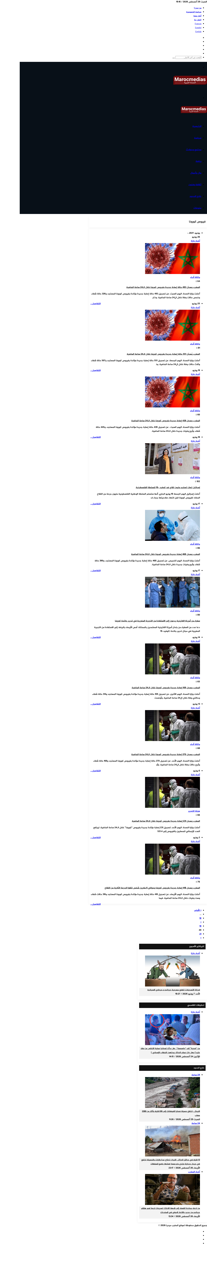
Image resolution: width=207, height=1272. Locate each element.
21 (200, 934)
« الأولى (197, 910)
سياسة (197, 138)
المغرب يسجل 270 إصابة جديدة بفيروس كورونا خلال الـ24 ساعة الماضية (165, 754)
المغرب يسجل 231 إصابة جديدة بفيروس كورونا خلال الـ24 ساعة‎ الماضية (166, 821)
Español (198, 27)
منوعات (197, 208)
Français (198, 23)
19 (200, 926)
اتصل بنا (197, 20)
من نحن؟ (197, 8)
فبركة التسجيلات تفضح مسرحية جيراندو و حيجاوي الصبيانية (173, 990)
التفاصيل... (95, 304)
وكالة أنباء (195, 277)
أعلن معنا (197, 16)
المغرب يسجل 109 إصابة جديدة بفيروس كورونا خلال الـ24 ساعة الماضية (166, 688)
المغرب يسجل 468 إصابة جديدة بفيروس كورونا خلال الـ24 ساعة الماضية (165, 554)
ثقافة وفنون (194, 185)
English (198, 31)
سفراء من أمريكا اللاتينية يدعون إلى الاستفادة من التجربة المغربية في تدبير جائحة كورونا (157, 621)
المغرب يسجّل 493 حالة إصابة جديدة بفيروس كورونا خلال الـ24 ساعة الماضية (163, 287)
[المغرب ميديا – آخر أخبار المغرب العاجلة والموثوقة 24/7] (190, 84)
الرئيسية (196, 126)
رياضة (198, 161)
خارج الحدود (195, 196)
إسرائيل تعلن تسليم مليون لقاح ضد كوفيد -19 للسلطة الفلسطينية (168, 488)
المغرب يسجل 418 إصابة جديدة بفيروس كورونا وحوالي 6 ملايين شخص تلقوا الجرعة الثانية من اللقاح (152, 888)
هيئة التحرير (194, 811)
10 (200, 918)
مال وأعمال (195, 173)
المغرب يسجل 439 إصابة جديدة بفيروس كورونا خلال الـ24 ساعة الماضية (165, 421)
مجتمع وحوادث (193, 150)
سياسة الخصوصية (193, 12)
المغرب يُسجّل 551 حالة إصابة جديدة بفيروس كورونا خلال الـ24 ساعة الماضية (163, 354)
